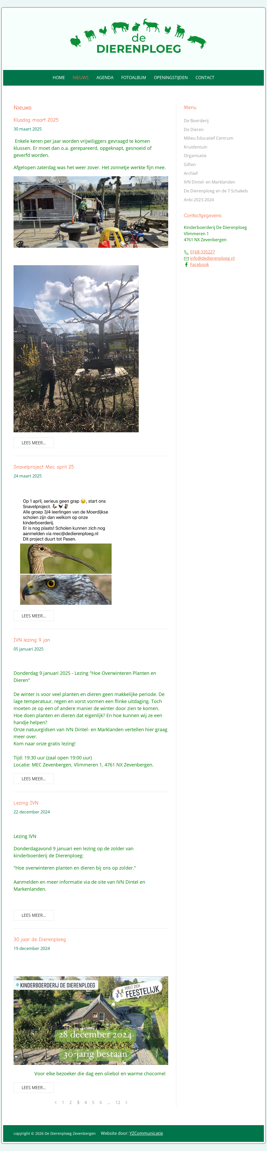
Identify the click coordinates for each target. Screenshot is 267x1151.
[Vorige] (55, 1102)
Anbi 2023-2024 (199, 200)
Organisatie (195, 155)
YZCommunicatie (146, 1133)
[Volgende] (126, 1102)
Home (59, 77)
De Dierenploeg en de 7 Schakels (216, 191)
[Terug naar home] (133, 39)
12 (118, 1102)
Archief (191, 173)
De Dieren (194, 129)
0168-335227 (202, 252)
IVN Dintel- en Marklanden (209, 182)
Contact (205, 77)
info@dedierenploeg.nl (212, 258)
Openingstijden (171, 77)
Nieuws (81, 77)
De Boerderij (196, 120)
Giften (190, 164)
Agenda (104, 77)
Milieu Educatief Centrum (208, 138)
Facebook (199, 264)
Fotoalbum (133, 77)
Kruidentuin (195, 147)
